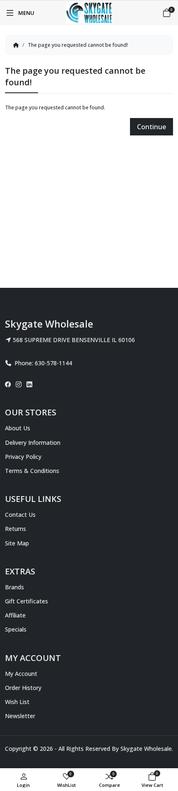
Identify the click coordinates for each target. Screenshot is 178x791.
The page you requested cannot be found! (78, 44)
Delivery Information (32, 442)
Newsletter (20, 716)
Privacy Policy (23, 457)
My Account (21, 674)
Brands (14, 587)
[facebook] (9, 384)
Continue (151, 126)
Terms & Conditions (32, 471)
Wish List (17, 702)
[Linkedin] (29, 384)
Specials (15, 629)
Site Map (17, 543)
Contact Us (20, 514)
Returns (15, 529)
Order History (23, 688)
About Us (17, 428)
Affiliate (15, 615)
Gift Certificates (26, 601)
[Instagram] (18, 384)
